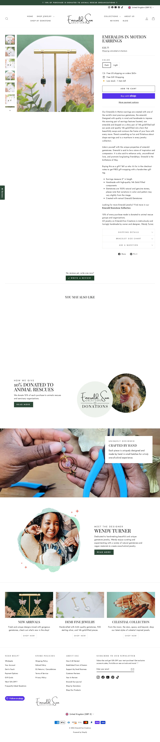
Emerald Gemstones (133, 198)
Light (116, 65)
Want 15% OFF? (11, 681)
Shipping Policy (42, 661)
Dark (107, 65)
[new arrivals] (29, 605)
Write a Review (82, 278)
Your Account (10, 665)
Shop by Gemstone (73, 686)
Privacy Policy (41, 677)
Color (106, 60)
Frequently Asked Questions (15, 686)
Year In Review (72, 677)
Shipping (105, 51)
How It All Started (72, 661)
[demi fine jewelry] (80, 605)
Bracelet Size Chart (128, 238)
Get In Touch (10, 669)
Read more (23, 404)
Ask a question (128, 245)
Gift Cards (9, 677)
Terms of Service (42, 673)
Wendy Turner (147, 224)
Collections (111, 16)
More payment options (128, 102)
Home (30, 16)
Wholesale (9, 661)
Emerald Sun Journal (74, 681)
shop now (29, 636)
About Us (129, 16)
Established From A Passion (76, 665)
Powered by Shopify (80, 732)
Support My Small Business (76, 669)
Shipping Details (128, 232)
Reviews (114, 21)
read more (104, 552)
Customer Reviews (73, 673)
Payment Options (11, 673)
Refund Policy (41, 665)
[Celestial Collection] (131, 605)
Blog (125, 21)
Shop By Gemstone (40, 21)
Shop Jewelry (44, 16)
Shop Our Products (73, 690)
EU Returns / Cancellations (46, 669)
